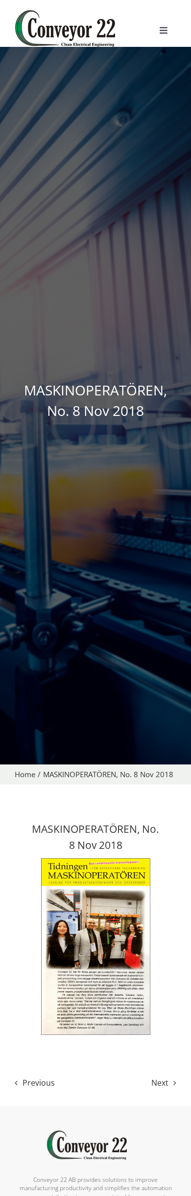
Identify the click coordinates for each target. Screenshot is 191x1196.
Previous (39, 1082)
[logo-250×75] (76, 13)
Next (159, 1082)
